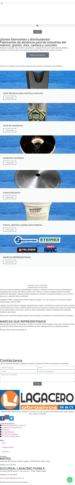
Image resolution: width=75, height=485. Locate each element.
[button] (37, 25)
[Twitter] (11, 418)
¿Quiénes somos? (8, 447)
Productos (5, 451)
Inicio (3, 443)
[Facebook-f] (2, 418)
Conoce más (10, 98)
